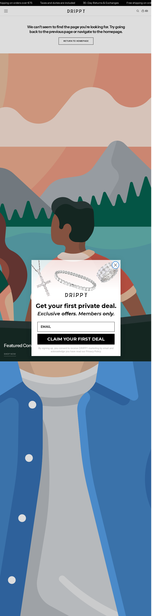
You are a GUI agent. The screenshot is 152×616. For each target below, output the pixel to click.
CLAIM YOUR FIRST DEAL (74, 339)
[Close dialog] (114, 265)
